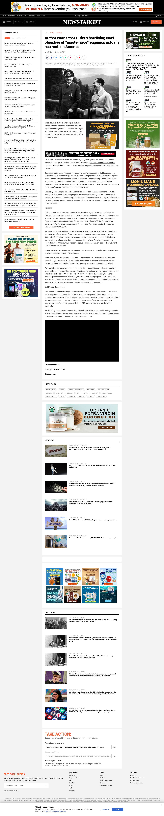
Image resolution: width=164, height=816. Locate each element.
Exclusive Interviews (106, 785)
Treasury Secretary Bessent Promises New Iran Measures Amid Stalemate (19, 220)
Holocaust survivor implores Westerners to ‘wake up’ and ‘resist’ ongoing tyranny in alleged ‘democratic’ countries (93, 620)
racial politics (70, 65)
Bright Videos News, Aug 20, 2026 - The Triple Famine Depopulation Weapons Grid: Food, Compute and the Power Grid (133, 107)
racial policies (61, 65)
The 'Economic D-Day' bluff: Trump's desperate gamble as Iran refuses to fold (19, 105)
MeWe (71, 785)
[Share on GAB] (65, 57)
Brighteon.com (50, 374)
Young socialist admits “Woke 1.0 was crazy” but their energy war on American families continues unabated (20, 168)
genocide (53, 65)
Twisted (89, 65)
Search (159, 16)
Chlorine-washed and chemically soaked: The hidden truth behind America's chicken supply (19, 183)
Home (4, 16)
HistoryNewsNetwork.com (55, 369)
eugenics (111, 63)
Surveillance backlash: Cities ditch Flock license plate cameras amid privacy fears (19, 127)
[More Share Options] (84, 57)
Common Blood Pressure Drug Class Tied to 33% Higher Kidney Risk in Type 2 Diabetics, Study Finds (20, 141)
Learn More (105, 809)
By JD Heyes (49, 52)
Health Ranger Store (136, 783)
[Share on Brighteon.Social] (47, 57)
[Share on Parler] (70, 57)
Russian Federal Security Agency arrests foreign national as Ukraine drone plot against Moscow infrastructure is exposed (19, 150)
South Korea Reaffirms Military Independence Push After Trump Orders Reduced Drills (18, 72)
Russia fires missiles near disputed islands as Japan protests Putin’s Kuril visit (19, 44)
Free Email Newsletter (137, 778)
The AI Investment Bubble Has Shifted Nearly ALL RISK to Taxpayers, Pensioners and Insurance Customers (151, 93)
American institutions (69, 63)
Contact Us (133, 775)
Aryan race (80, 63)
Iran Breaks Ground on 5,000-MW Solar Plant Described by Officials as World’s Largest (18, 120)
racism (77, 65)
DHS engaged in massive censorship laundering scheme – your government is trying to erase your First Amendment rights (89, 448)
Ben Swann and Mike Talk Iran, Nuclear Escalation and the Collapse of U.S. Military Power (134, 78)
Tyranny (94, 65)
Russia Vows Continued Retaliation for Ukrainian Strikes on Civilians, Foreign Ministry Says (19, 51)
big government (89, 63)
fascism (47, 65)
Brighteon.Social (74, 778)
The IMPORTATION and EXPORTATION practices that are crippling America (93, 520)
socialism (83, 65)
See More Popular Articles (21, 227)
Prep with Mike (21, 16)
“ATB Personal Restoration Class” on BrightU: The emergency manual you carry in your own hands (20, 204)
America (59, 63)
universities (101, 65)
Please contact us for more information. (57, 765)
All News (102, 778)
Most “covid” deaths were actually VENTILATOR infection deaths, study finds (93, 538)
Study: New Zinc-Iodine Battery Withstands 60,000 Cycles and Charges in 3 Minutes (20, 176)
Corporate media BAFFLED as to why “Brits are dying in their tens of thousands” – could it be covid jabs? (90, 502)
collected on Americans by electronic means (71, 274)
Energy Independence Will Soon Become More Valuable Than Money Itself (133, 92)
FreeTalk (72, 783)
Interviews (31, 16)
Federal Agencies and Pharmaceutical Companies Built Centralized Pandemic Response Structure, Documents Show (20, 212)
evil (116, 63)
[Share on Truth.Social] (75, 57)
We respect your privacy (11, 790)
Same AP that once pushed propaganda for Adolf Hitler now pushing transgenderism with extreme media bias (91, 656)
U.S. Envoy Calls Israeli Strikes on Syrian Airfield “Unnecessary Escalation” (19, 84)
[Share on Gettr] (79, 57)
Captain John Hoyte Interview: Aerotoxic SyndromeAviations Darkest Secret (150, 105)
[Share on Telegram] (61, 57)
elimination (104, 63)
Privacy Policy (134, 780)
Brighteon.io (73, 775)
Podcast (102, 783)
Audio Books (41, 16)
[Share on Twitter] (56, 57)
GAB (70, 788)
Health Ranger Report (134, 56)
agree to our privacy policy (56, 811)
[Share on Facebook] (51, 57)
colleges (97, 63)
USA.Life (72, 790)
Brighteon (11, 16)
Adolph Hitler (52, 63)
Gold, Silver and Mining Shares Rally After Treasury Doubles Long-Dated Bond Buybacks (20, 197)
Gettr (70, 780)
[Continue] (46, 785)
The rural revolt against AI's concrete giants (18, 78)
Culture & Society (56, 33)
